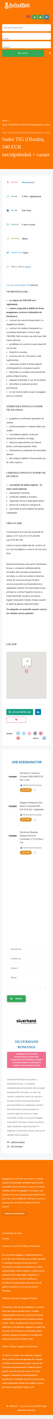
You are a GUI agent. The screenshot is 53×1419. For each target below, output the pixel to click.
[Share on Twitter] (24, 733)
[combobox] (5, 39)
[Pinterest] (41, 733)
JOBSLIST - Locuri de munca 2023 (25, 1406)
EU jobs (5, 1238)
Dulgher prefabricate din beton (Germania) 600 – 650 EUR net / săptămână (32, 806)
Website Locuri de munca (14, 1213)
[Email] (18, 738)
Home (5, 121)
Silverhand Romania (32, 785)
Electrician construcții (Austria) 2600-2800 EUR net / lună (31, 776)
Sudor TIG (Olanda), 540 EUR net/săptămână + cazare (26, 125)
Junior (28, 267)
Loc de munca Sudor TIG (18, 285)
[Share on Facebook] (18, 733)
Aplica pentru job (21, 712)
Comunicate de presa (12, 1233)
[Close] (27, 661)
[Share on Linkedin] (30, 733)
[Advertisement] (26, 77)
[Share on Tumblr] (35, 733)
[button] (26, 671)
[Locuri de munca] (17, 5)
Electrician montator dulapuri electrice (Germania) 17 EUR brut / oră (32, 837)
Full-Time (26, 790)
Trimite (18, 999)
